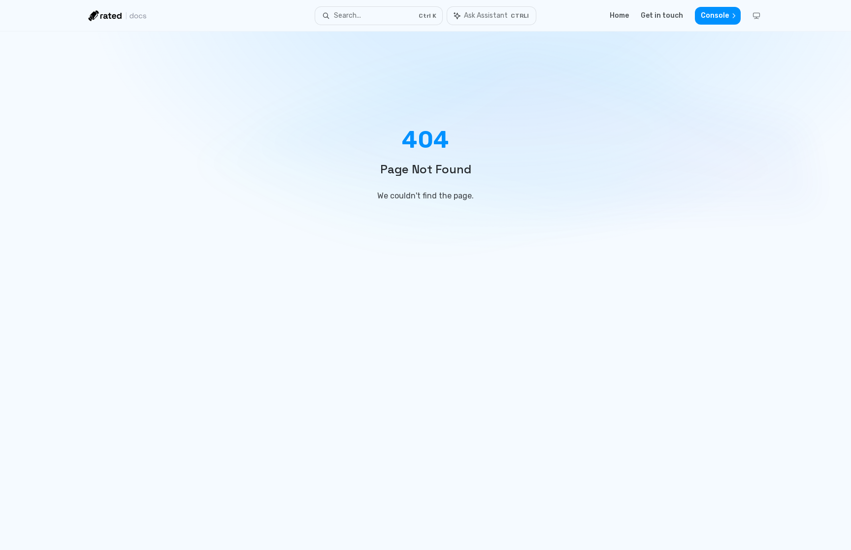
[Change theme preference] (756, 16)
